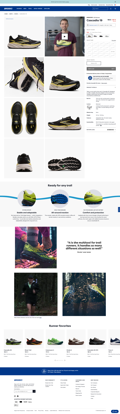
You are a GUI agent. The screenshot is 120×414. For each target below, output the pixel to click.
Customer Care (102, 4)
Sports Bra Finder (65, 385)
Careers (92, 396)
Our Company (94, 382)
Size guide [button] (114, 40)
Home (6, 13)
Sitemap (46, 410)
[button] (24, 36)
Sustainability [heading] (90, 122)
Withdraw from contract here (64, 410)
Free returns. (57, 372)
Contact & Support (80, 384)
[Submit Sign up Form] (34, 391)
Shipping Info (79, 393)
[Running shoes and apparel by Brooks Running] (8, 8)
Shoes (16, 13)
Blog (89, 4)
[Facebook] (17, 396)
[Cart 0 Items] (115, 8)
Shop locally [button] (104, 83)
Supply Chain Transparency (19, 410)
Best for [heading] (88, 98)
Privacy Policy (41, 410)
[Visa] (16, 402)
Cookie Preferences (53, 410)
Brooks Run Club (109, 4)
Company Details (29, 410)
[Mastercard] (21, 402)
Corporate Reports (95, 391)
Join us (67, 1)
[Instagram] (15, 396)
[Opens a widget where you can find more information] (115, 411)
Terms (36, 410)
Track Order (78, 390)
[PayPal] (25, 402)
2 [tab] (57, 360)
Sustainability (94, 389)
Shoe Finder (63, 382)
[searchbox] (100, 9)
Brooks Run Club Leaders (49, 386)
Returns (77, 388)
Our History (93, 387)
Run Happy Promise (80, 386)
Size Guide (63, 387)
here (40, 317)
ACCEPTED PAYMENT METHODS (23, 399)
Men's (11, 13)
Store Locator (94, 4)
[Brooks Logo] (25, 380)
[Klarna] (30, 402)
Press (92, 398)
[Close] (115, 1)
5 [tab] (59, 360)
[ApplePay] (16, 405)
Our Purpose (93, 385)
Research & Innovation (96, 394)
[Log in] (110, 8)
